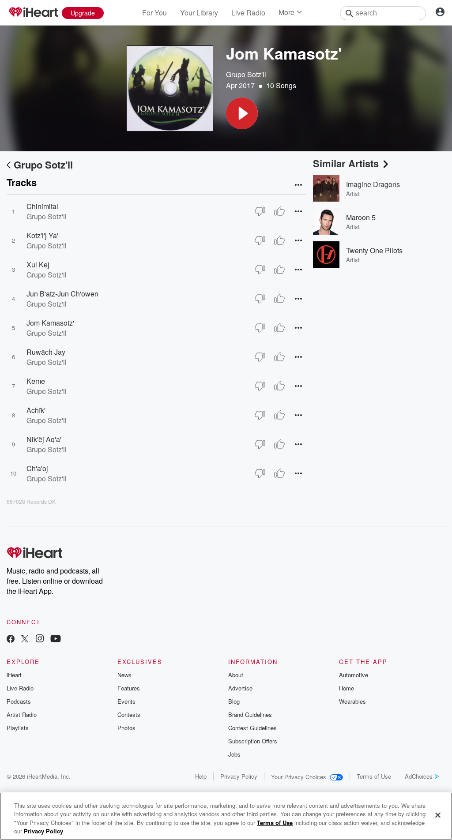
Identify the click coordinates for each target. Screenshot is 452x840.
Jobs (234, 754)
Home (346, 688)
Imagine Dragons (373, 184)
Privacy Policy (238, 776)
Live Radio (248, 13)
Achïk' (35, 410)
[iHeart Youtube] (55, 639)
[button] (242, 113)
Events (126, 701)
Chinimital (42, 206)
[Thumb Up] (279, 211)
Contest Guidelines (252, 728)
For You (154, 13)
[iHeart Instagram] (40, 639)
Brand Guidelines (250, 714)
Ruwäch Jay (45, 352)
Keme (35, 381)
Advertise (240, 688)
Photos (126, 728)
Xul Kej (37, 264)
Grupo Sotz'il (246, 74)
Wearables (352, 701)
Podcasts (19, 701)
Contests (128, 714)
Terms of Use (374, 776)
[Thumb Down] (260, 211)
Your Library (199, 13)
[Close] (438, 815)
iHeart (14, 675)
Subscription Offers (252, 741)
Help (201, 776)
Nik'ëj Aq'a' (43, 439)
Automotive (353, 675)
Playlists (18, 728)
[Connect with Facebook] (11, 639)
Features (128, 688)
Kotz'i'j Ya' (42, 235)
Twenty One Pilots (374, 250)
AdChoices (419, 776)
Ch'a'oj (37, 468)
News (124, 675)
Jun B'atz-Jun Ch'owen (62, 294)
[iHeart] (33, 13)
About (235, 675)
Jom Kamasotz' (50, 323)
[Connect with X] (24, 639)
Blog (234, 701)
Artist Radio (22, 714)
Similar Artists (346, 163)
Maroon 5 (361, 217)
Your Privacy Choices (298, 776)
